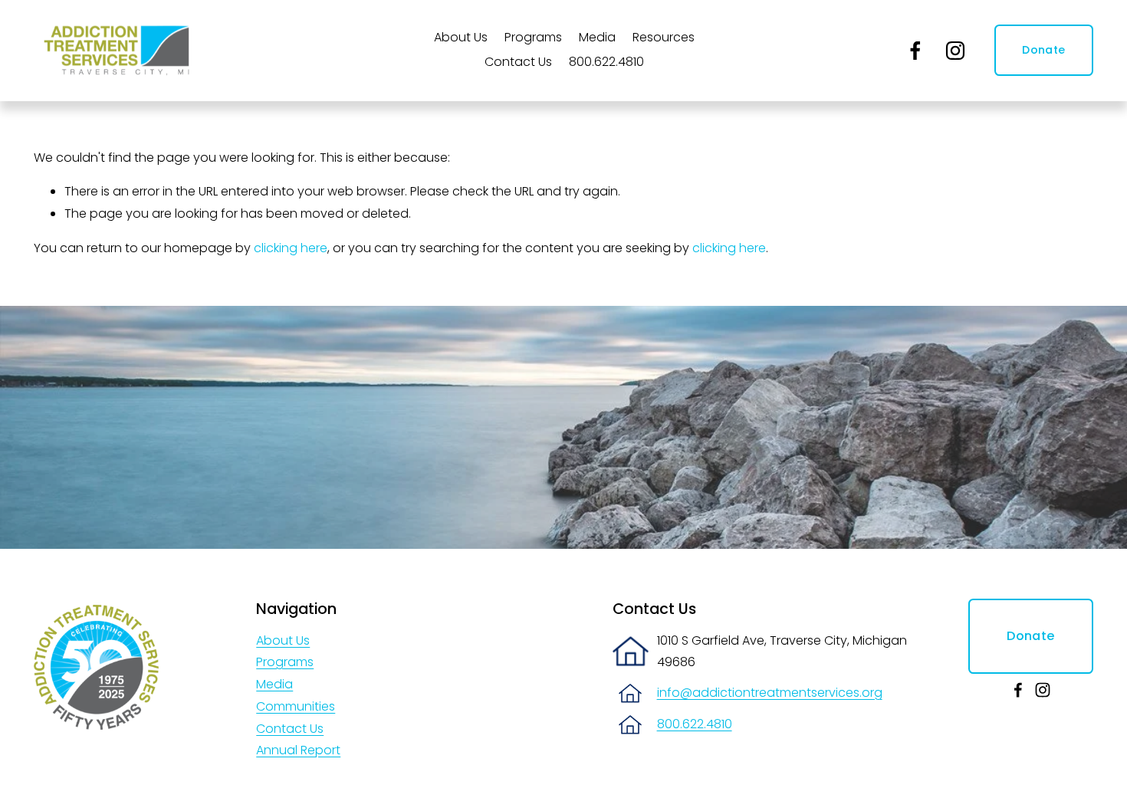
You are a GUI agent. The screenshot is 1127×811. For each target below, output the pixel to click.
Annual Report (298, 750)
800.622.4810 (606, 62)
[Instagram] (955, 50)
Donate (1043, 49)
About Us (283, 640)
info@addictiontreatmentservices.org (769, 692)
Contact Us (518, 62)
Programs (285, 662)
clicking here (290, 248)
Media (597, 37)
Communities (295, 706)
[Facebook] (915, 50)
